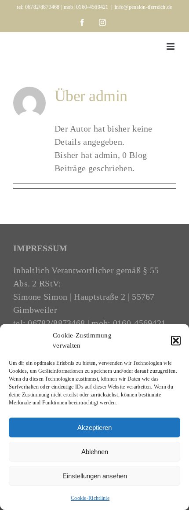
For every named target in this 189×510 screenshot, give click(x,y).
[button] (175, 340)
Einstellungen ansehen (94, 476)
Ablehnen (94, 451)
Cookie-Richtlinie (90, 498)
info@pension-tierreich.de (143, 7)
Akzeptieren (94, 427)
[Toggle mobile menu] (171, 46)
